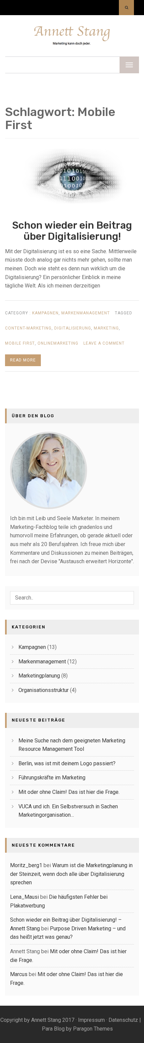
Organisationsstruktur (43, 690)
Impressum (91, 1020)
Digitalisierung (72, 328)
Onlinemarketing (58, 343)
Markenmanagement (85, 313)
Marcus (18, 974)
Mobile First (20, 343)
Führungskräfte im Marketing (51, 777)
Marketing (106, 328)
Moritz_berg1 (26, 865)
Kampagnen (45, 313)
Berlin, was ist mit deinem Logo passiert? (67, 763)
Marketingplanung (39, 675)
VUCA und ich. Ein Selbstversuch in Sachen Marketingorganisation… (68, 810)
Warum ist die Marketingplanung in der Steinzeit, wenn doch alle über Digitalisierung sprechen (71, 874)
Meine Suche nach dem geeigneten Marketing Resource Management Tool (71, 744)
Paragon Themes (93, 1029)
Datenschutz (123, 1020)
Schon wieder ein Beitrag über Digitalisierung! (72, 230)
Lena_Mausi (24, 897)
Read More (23, 360)
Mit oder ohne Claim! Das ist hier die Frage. (69, 792)
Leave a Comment (104, 346)
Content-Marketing (28, 328)
